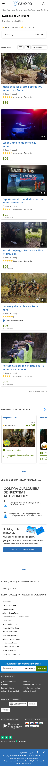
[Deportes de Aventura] (22, 3)
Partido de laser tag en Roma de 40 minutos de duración (23, 367)
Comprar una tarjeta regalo (22, 549)
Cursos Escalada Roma (10, 647)
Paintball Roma (8, 609)
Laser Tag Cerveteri (9, 589)
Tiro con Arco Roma (9, 632)
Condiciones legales (31, 688)
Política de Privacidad (10, 691)
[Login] (44, 3)
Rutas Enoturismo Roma (11, 654)
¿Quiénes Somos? (8, 681)
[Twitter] (43, 753)
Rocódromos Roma (9, 643)
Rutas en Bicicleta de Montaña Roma (15, 617)
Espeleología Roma (9, 650)
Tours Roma (6, 602)
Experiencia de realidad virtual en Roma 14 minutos (22, 200)
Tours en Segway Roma (10, 635)
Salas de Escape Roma (10, 613)
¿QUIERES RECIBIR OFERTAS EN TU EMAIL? (23, 664)
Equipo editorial (7, 688)
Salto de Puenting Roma (11, 639)
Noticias (26, 681)
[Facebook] (37, 753)
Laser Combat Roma (9, 624)
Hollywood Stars (10, 418)
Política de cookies (30, 691)
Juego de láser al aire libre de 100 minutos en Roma (22, 88)
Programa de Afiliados (32, 685)
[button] (44, 409)
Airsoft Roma (7, 620)
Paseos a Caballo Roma (10, 605)
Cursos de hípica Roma (10, 628)
